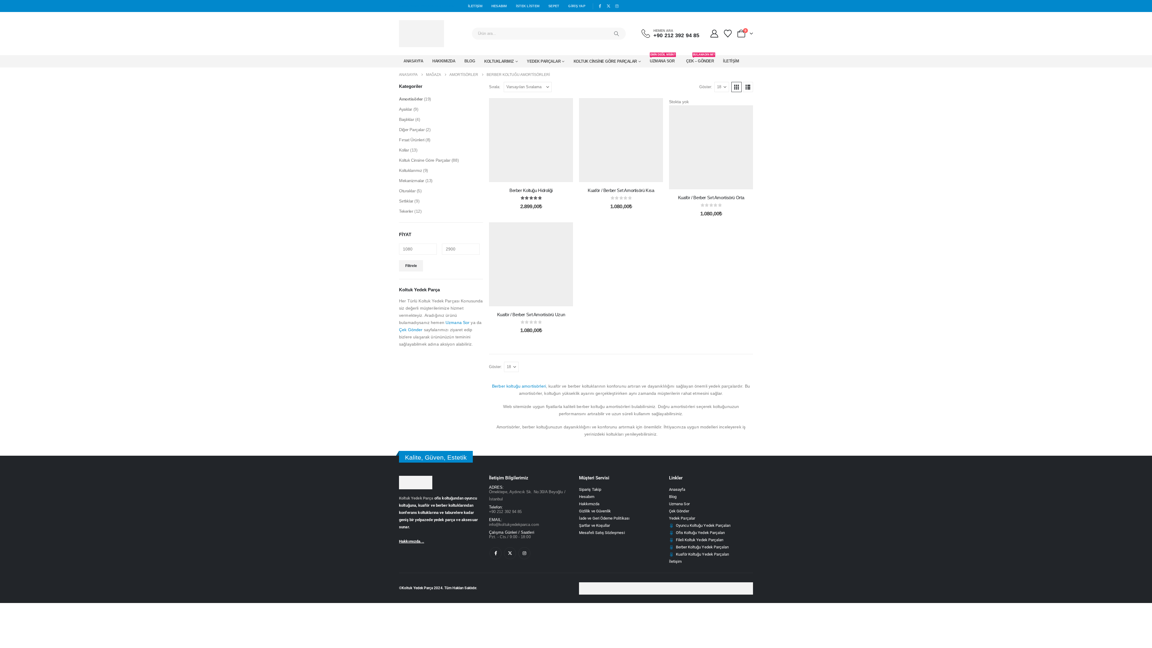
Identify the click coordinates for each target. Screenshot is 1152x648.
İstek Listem (527, 6)
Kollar (404, 150)
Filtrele (411, 266)
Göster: (705, 87)
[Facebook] (600, 6)
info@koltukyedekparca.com (514, 524)
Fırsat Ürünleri (411, 139)
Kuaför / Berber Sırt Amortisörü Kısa (621, 190)
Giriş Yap (576, 6)
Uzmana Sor (662, 59)
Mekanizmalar (411, 180)
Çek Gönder (410, 329)
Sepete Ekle (535, 176)
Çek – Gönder (700, 59)
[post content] (531, 140)
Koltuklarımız (499, 61)
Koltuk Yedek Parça (416, 498)
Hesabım (499, 6)
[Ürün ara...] (616, 34)
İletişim (475, 6)
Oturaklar (407, 190)
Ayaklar (405, 109)
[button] (736, 87)
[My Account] (714, 34)
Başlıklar (406, 119)
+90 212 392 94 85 (505, 511)
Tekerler (406, 211)
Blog (469, 61)
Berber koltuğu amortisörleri (519, 386)
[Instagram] (617, 6)
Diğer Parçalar (411, 129)
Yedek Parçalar (543, 61)
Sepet (553, 6)
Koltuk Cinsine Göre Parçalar (605, 61)
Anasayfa (413, 61)
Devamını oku (711, 183)
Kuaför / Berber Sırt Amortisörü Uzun (531, 314)
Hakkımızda (443, 61)
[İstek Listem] (728, 34)
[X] (609, 6)
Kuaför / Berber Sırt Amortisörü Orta (711, 197)
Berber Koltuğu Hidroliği (531, 190)
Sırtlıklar (406, 201)
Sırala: (494, 87)
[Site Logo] (421, 33)
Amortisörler (411, 99)
